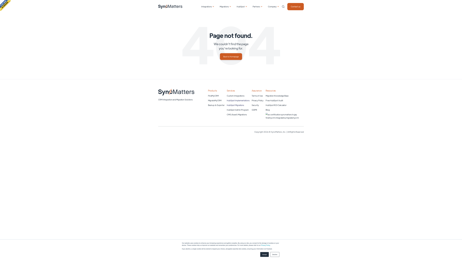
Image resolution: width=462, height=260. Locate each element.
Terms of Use (257, 95)
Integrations (206, 6)
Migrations (224, 6)
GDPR (254, 110)
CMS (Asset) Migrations (237, 114)
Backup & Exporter (216, 105)
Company (272, 6)
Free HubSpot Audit (274, 100)
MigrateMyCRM (214, 100)
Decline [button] (274, 254)
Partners (256, 6)
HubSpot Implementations (238, 100)
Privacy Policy (265, 245)
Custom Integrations (235, 95)
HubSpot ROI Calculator (276, 105)
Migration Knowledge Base (277, 95)
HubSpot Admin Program (238, 110)
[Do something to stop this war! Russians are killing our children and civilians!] (5, 5)
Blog (268, 110)
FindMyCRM (213, 95)
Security (255, 105)
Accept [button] (264, 254)
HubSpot (241, 6)
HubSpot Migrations (235, 105)
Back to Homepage (231, 56)
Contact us (295, 6)
